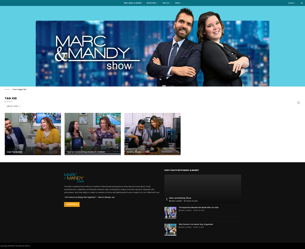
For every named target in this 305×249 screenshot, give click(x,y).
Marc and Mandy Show (180, 198)
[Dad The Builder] (33, 134)
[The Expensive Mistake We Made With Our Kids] (170, 213)
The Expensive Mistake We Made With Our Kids (199, 207)
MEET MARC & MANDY (133, 3)
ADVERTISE (71, 204)
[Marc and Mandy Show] (152, 46)
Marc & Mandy (176, 201)
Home (7, 89)
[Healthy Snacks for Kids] (152, 134)
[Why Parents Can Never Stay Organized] (170, 230)
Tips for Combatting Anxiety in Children (86, 152)
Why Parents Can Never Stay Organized (196, 224)
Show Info (151, 3)
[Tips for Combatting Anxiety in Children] (93, 134)
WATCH (166, 3)
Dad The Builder (14, 152)
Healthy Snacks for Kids (138, 152)
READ (177, 3)
